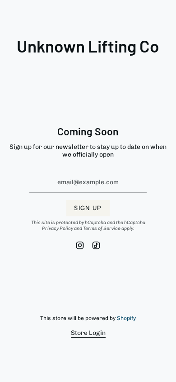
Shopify (126, 318)
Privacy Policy (57, 228)
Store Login (88, 333)
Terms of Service (101, 228)
